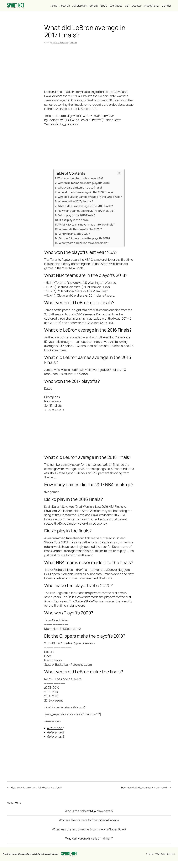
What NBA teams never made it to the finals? (86, 224)
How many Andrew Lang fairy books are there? (36, 787)
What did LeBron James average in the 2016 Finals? (90, 197)
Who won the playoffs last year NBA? (80, 178)
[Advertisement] (89, 67)
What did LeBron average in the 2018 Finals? (85, 206)
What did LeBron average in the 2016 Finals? (85, 192)
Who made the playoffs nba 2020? (80, 229)
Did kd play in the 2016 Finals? (76, 215)
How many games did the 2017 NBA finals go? (86, 211)
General (73, 42)
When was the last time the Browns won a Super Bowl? (89, 829)
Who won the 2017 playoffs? (75, 201)
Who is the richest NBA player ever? (89, 811)
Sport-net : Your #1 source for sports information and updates (30, 854)
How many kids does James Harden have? (144, 787)
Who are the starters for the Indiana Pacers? (89, 820)
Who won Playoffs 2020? (74, 234)
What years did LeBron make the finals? (83, 243)
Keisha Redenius (60, 42)
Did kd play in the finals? (74, 220)
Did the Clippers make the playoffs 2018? (84, 238)
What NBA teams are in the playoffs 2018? (84, 183)
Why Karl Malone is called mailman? (89, 838)
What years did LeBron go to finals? (80, 187)
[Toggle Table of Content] (118, 173)
